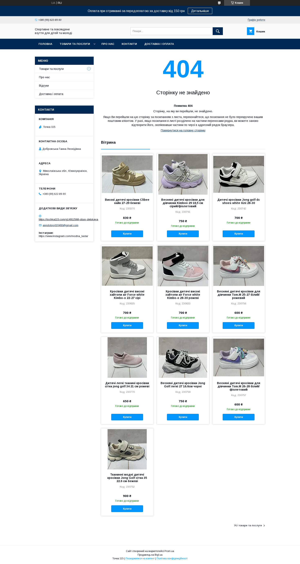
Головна (45, 43)
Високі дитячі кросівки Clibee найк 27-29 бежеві (127, 201)
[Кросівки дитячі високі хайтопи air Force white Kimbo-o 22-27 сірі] (127, 265)
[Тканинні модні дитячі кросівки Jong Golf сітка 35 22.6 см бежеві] (127, 449)
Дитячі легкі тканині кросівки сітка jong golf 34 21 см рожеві (127, 384)
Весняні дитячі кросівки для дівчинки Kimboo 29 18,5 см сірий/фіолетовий (182, 203)
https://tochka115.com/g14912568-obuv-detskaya (68, 219)
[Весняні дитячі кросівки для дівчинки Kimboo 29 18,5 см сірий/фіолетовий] (183, 174)
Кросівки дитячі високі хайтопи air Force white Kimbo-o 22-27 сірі (127, 295)
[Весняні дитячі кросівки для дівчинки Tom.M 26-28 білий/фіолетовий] (239, 357)
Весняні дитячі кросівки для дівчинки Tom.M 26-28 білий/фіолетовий (238, 386)
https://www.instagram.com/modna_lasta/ (63, 236)
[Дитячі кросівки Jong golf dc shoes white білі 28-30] (239, 174)
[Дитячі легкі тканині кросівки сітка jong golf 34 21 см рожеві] (127, 357)
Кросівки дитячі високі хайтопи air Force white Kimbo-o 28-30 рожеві (183, 295)
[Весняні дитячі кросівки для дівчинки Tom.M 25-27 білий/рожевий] (239, 265)
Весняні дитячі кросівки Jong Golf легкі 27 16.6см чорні (183, 384)
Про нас (107, 43)
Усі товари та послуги (248, 525)
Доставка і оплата (159, 43)
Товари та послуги (75, 43)
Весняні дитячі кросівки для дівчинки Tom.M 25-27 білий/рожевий (238, 295)
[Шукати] (218, 31)
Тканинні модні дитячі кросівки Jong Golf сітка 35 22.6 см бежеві (127, 478)
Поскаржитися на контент (140, 558)
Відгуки (44, 85)
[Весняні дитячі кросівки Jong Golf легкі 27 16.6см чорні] (183, 357)
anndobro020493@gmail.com (60, 225)
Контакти (129, 43)
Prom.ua (169, 551)
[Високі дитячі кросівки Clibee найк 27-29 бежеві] (127, 174)
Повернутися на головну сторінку (183, 130)
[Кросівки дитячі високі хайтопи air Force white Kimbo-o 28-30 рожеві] (183, 265)
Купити (127, 233)
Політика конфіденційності (172, 558)
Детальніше (200, 11)
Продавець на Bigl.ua (150, 554)
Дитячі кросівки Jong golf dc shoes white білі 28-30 (238, 201)
